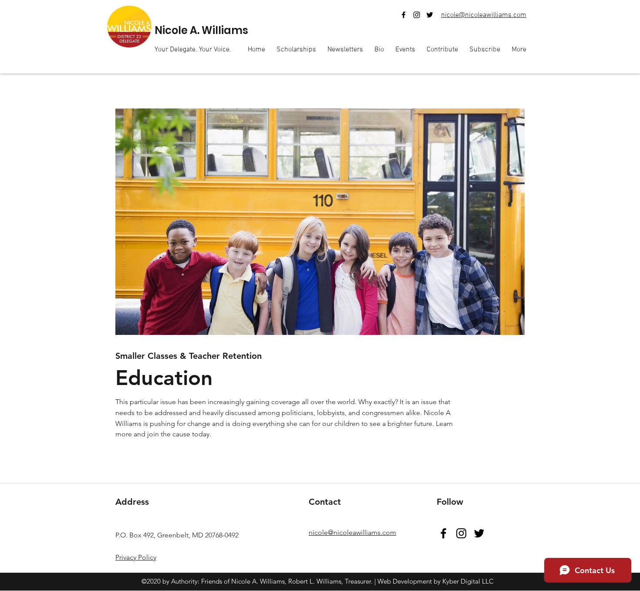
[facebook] (403, 14)
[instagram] (416, 14)
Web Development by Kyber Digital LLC (435, 581)
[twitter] (429, 14)
